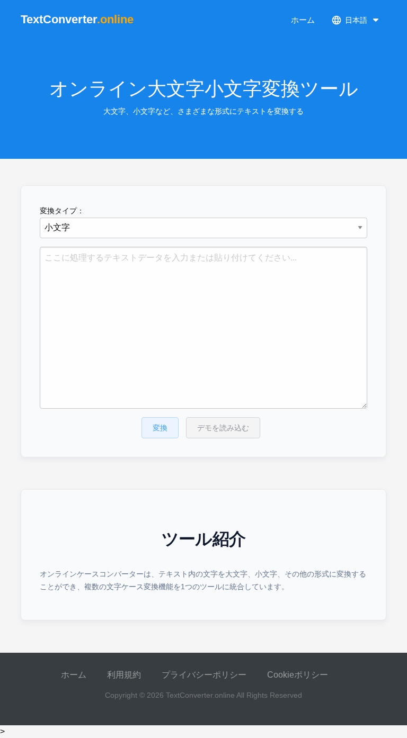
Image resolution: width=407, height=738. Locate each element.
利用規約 (124, 674)
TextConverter (77, 19)
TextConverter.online (200, 695)
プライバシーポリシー (204, 674)
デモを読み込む (223, 428)
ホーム (303, 19)
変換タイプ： (62, 210)
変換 (160, 428)
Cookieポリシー (297, 674)
